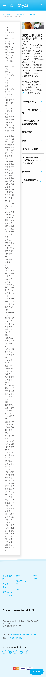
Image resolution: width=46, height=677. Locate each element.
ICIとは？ (8, 542)
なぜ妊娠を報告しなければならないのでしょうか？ (9, 290)
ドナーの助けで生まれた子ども (9, 475)
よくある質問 (19, 14)
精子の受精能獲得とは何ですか (9, 119)
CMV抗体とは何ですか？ (9, 111)
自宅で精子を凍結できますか (9, 547)
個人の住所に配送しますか (9, 262)
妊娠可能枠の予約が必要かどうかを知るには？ (9, 153)
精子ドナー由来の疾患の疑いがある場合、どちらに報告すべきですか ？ (9, 374)
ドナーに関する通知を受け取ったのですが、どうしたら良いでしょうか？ (9, 460)
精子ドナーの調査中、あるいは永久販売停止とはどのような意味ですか (9, 410)
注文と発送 (31, 14)
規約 (18, 575)
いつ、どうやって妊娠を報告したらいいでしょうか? (9, 276)
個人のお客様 (6, 14)
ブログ (19, 589)
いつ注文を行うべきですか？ (9, 243)
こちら (25, 93)
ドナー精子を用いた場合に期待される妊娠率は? (9, 304)
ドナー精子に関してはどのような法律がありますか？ (9, 530)
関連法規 (8, 522)
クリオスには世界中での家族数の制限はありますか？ (9, 217)
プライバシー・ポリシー (7, 595)
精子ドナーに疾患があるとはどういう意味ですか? (9, 340)
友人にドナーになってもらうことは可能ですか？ (9, 77)
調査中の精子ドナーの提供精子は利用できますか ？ (9, 427)
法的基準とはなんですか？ (9, 103)
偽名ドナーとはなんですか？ (9, 89)
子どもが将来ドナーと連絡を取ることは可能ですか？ (9, 514)
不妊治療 (8, 539)
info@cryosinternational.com (23, 634)
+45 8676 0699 (15, 638)
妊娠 (7, 268)
